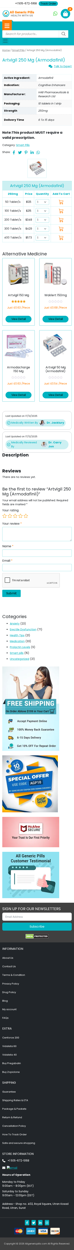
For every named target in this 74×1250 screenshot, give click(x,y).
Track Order (48, 4)
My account (9, 1009)
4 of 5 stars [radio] (20, 516)
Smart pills (17, 653)
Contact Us (9, 966)
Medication (17, 641)
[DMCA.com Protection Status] (37, 936)
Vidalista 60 (9, 1046)
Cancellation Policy (14, 1126)
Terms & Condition (13, 975)
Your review (12, 524)
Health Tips (17, 635)
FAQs (5, 1018)
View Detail (18, 319)
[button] (7, 26)
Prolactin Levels (20, 647)
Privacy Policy (10, 983)
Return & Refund (12, 1117)
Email (7, 561)
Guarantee (9, 1092)
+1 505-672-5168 (26, 3)
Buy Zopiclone (11, 1072)
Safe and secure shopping (18, 1143)
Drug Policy (9, 992)
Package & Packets (14, 1109)
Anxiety (15, 623)
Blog (5, 1001)
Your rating (10, 510)
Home (6, 50)
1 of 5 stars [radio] (4, 516)
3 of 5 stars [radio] (15, 516)
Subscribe (37, 926)
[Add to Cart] (61, 202)
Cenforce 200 (10, 1037)
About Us (7, 958)
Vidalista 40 (9, 1055)
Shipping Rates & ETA (15, 1100)
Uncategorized (19, 659)
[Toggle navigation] (5, 41)
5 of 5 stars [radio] (26, 516)
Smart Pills (18, 50)
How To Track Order (14, 1134)
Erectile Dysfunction (23, 629)
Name (7, 546)
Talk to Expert (63, 66)
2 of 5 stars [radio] (10, 516)
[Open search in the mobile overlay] (35, 34)
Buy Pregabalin (11, 1063)
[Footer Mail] (9, 1167)
